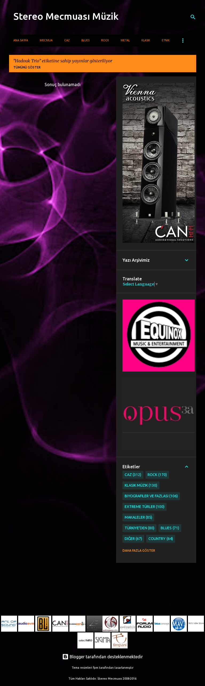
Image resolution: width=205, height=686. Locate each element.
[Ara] (193, 17)
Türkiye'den (139, 528)
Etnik (165, 40)
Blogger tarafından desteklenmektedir (106, 656)
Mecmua (46, 40)
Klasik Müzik (140, 485)
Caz (67, 40)
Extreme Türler (144, 507)
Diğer (133, 538)
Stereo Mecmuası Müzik (66, 16)
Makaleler (138, 517)
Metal (125, 40)
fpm (95, 667)
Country (160, 538)
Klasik (145, 40)
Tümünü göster (27, 67)
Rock (105, 40)
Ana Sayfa (20, 40)
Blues (85, 40)
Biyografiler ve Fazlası (151, 496)
